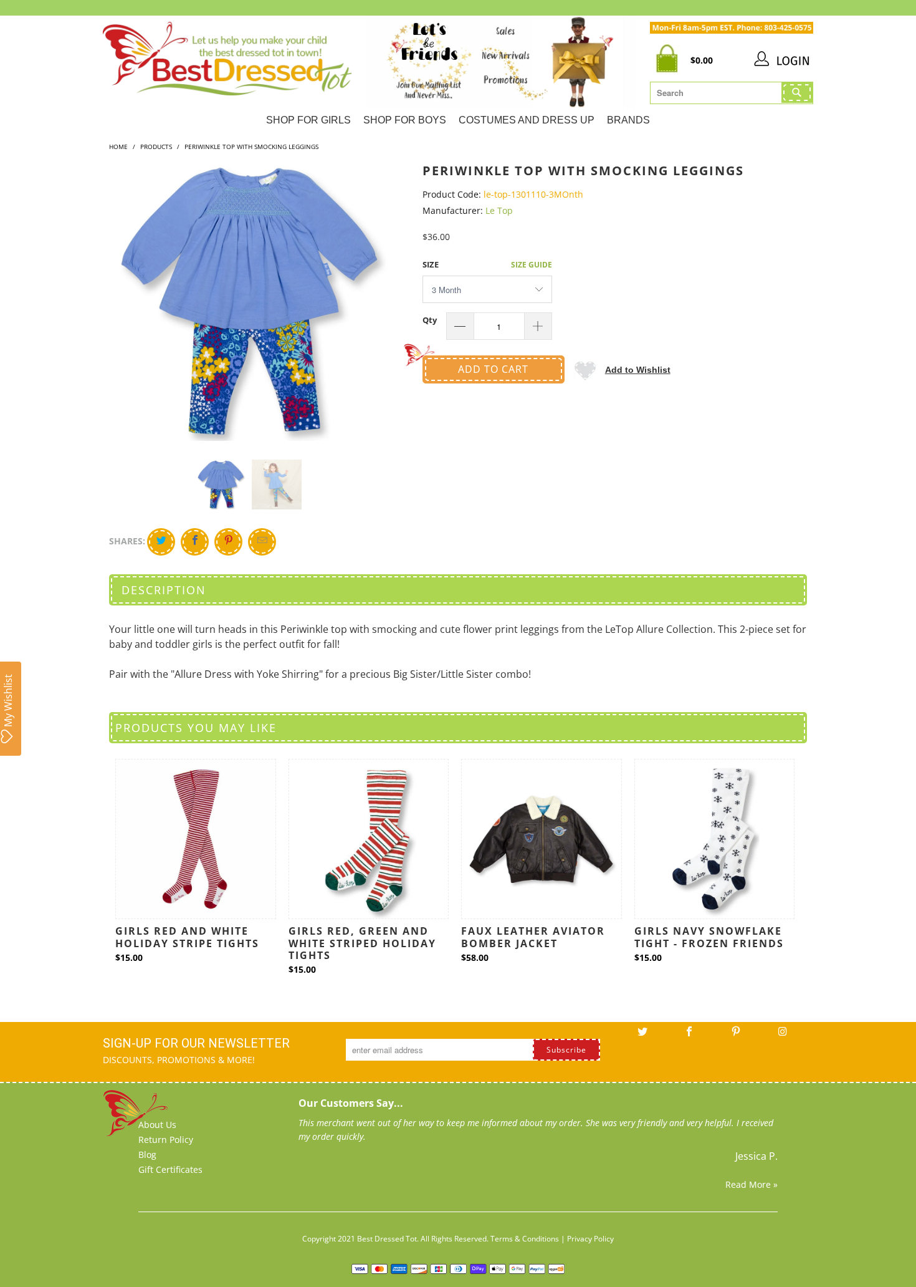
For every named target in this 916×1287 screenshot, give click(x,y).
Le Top (499, 210)
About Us (157, 1124)
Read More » (751, 1184)
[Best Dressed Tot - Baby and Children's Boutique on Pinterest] (736, 1035)
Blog (147, 1154)
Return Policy (165, 1139)
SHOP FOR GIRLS (308, 120)
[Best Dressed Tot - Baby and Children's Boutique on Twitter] (642, 1035)
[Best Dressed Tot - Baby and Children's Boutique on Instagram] (782, 1035)
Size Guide (531, 264)
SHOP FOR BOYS (404, 120)
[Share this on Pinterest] (228, 542)
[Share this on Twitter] (161, 542)
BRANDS (628, 120)
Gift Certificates (170, 1169)
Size (430, 264)
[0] (670, 61)
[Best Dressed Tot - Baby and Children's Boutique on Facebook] (689, 1035)
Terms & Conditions (524, 1238)
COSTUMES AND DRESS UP (526, 120)
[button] (622, 369)
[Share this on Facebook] (195, 542)
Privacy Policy (590, 1238)
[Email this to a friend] (262, 542)
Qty (429, 319)
